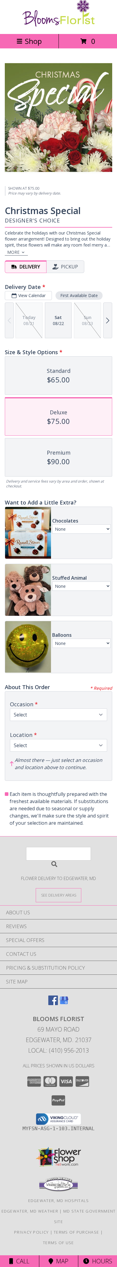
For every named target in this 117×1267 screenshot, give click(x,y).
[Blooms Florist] (58, 25)
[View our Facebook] (53, 1003)
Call (21, 1261)
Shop (33, 41)
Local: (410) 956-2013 (58, 1050)
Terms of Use (58, 1242)
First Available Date (79, 295)
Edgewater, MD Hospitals (58, 1200)
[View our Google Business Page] (64, 1003)
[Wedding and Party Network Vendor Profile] (58, 1190)
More (13, 252)
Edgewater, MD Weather (30, 1211)
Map (60, 1261)
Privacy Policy (31, 1232)
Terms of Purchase (76, 1232)
